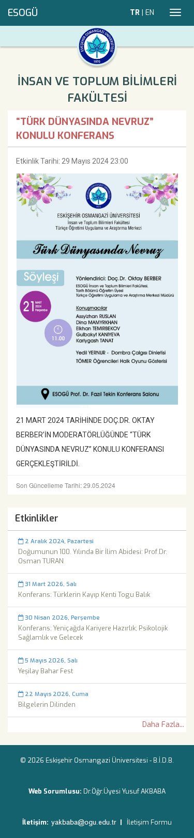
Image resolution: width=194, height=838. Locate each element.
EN (149, 13)
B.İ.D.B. (163, 760)
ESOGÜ (23, 13)
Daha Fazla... (163, 725)
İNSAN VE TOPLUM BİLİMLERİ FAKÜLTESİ (97, 89)
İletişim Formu (149, 822)
